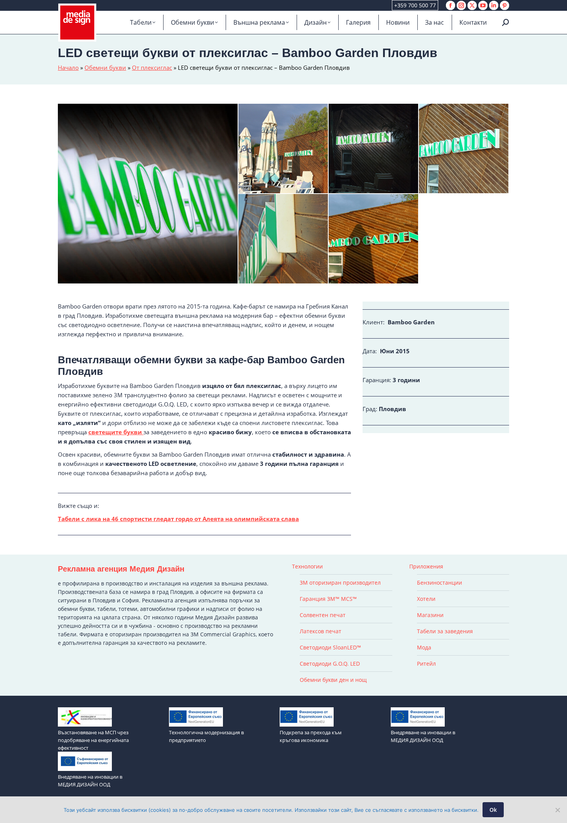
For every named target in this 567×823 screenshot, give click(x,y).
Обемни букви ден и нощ (333, 679)
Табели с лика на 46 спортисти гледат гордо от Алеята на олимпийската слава (178, 519)
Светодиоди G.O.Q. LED (330, 663)
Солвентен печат (323, 615)
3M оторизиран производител (340, 582)
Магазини (430, 615)
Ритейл (426, 663)
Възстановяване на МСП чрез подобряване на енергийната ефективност (93, 740)
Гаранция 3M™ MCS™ (328, 598)
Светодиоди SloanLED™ (330, 647)
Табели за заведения (445, 631)
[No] (557, 810)
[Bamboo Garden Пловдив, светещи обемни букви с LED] (283, 149)
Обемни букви (105, 67)
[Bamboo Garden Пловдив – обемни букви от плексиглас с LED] (374, 239)
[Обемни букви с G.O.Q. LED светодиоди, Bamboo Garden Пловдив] (374, 149)
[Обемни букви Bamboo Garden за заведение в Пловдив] (464, 149)
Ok (493, 809)
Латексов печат (320, 631)
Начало (68, 67)
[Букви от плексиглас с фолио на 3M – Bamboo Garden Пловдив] (283, 239)
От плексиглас (152, 67)
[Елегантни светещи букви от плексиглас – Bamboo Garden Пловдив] (148, 193)
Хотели (426, 598)
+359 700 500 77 (415, 5)
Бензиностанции (439, 582)
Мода (424, 647)
